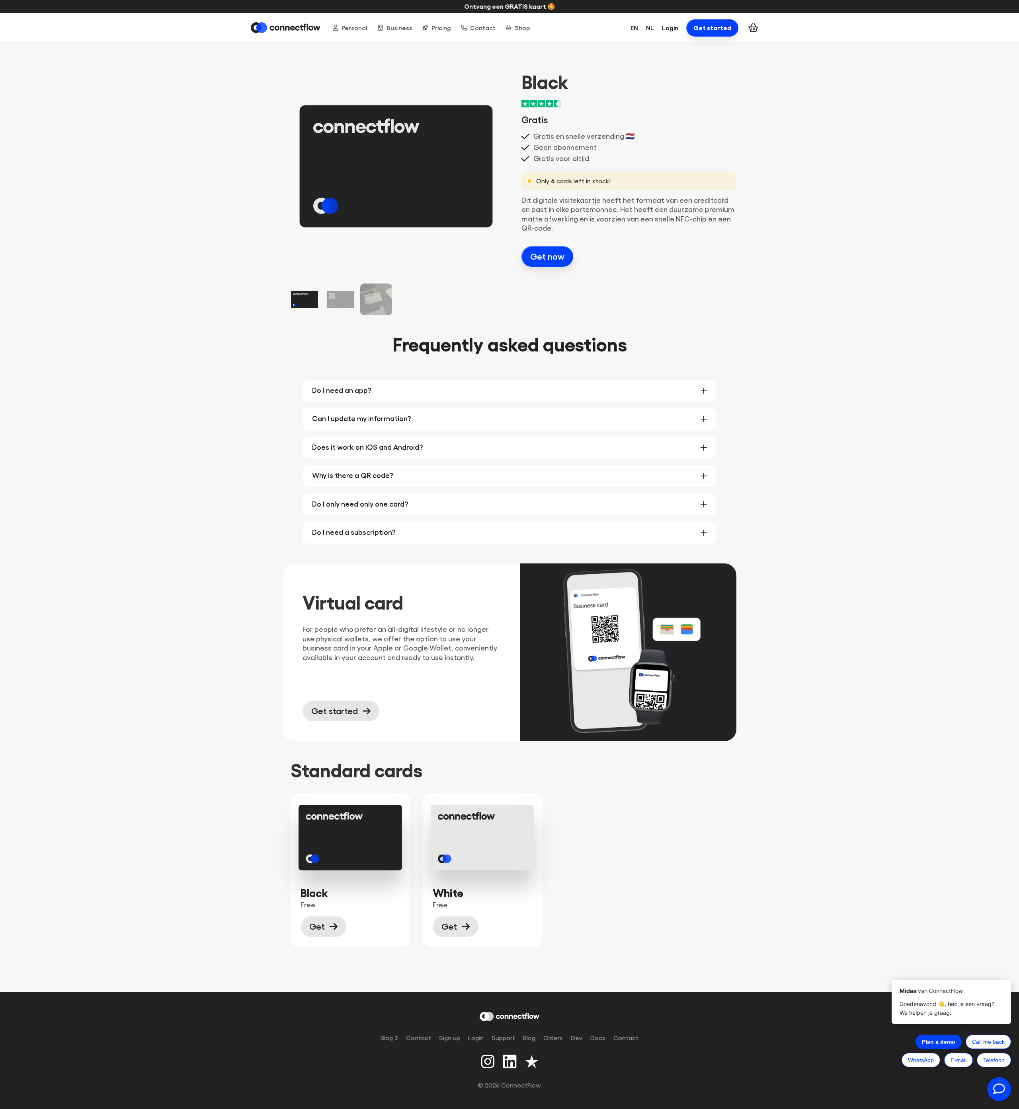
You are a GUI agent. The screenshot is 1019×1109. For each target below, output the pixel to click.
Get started (712, 27)
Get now (547, 256)
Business (399, 27)
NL (650, 27)
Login (670, 27)
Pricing (441, 27)
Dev (576, 1037)
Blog (529, 1037)
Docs (597, 1037)
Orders (553, 1037)
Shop (522, 27)
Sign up (449, 1037)
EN (634, 27)
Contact (483, 27)
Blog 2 (389, 1037)
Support (503, 1037)
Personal (354, 27)
